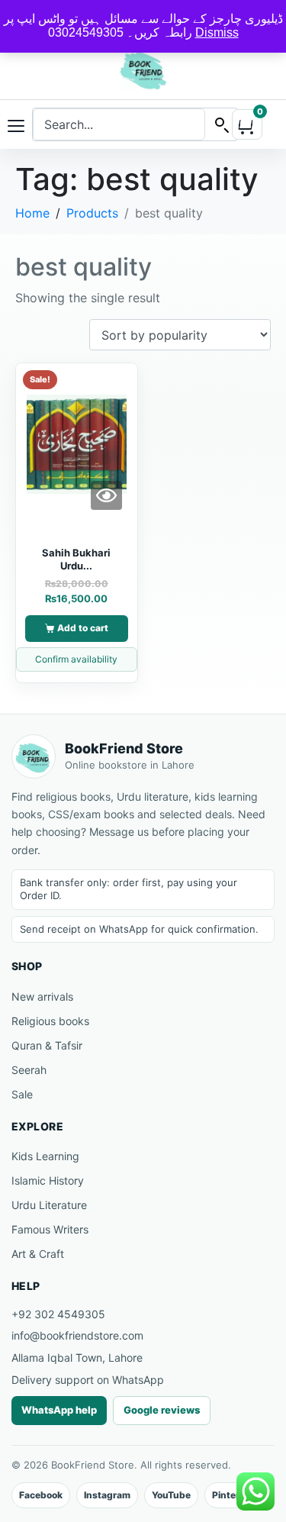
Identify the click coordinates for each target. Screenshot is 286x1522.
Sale (22, 1094)
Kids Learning (45, 1156)
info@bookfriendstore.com (77, 1335)
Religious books (50, 1020)
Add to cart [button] (82, 628)
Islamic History (47, 1180)
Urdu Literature (49, 1204)
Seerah (29, 1069)
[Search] (221, 124)
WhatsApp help (59, 1410)
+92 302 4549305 (58, 1314)
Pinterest (233, 1495)
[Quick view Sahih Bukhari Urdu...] (106, 495)
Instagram (107, 1495)
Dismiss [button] (217, 32)
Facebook (41, 1495)
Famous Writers (49, 1229)
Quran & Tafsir (46, 1045)
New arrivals (42, 996)
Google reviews (162, 1410)
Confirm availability (76, 659)
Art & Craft (37, 1253)
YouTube (171, 1495)
